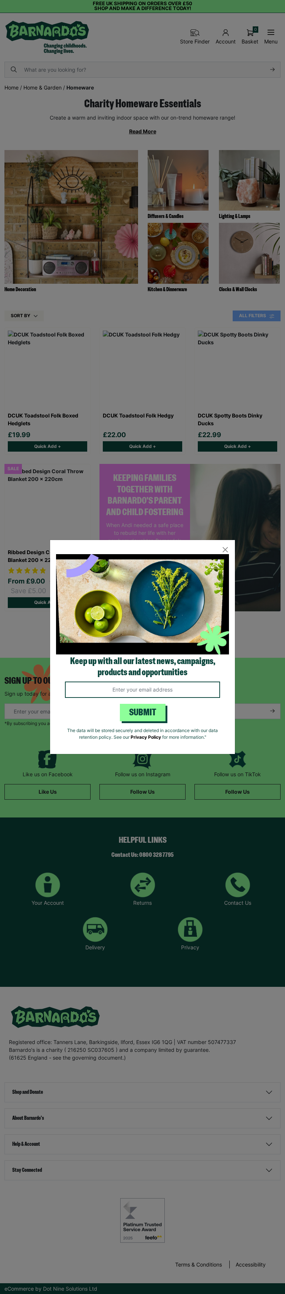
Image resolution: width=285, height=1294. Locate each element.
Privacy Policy (146, 737)
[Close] (225, 550)
